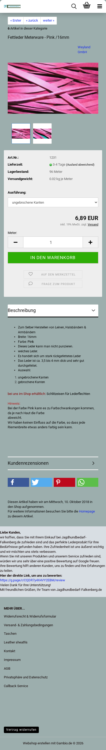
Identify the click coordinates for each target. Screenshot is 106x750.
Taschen (10, 633)
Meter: (12, 233)
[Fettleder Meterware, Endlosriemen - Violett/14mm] (53, 83)
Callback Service (16, 686)
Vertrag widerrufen (21, 730)
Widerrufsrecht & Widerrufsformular (30, 616)
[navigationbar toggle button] (99, 6)
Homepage (87, 511)
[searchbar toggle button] (73, 6)
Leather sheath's (16, 642)
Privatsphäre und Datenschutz (26, 677)
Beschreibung (22, 310)
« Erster (15, 20)
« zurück (32, 20)
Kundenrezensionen (28, 463)
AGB (7, 668)
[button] (15, 242)
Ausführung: (17, 192)
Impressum (12, 660)
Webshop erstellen (36, 743)
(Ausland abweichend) (80, 164)
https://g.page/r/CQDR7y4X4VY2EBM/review (32, 580)
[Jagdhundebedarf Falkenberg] (10, 6)
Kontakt (9, 651)
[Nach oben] (14, 742)
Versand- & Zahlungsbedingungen (28, 625)
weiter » (48, 20)
